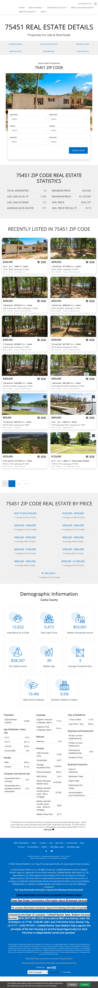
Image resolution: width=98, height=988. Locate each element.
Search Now (78, 150)
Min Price (14, 115)
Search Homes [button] (35, 7)
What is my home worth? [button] (82, 7)
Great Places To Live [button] (56, 7)
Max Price (53, 115)
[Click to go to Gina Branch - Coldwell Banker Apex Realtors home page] (8, 7)
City (50, 843)
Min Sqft (13, 137)
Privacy (21, 847)
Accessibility (33, 847)
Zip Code (59, 843)
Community (71, 843)
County (42, 843)
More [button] (43, 11)
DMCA (44, 847)
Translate (67, 972)
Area (82, 843)
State (34, 843)
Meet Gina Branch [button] (27, 11)
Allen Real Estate (21, 843)
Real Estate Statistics (49, 44)
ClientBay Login (57, 847)
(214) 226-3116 (84, 3)
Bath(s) (52, 126)
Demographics (49, 51)
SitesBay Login (73, 847)
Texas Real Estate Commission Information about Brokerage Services (49, 963)
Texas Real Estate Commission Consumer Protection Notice (49, 894)
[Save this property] (45, 241)
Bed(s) (12, 126)
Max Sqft (53, 137)
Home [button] (22, 7)
